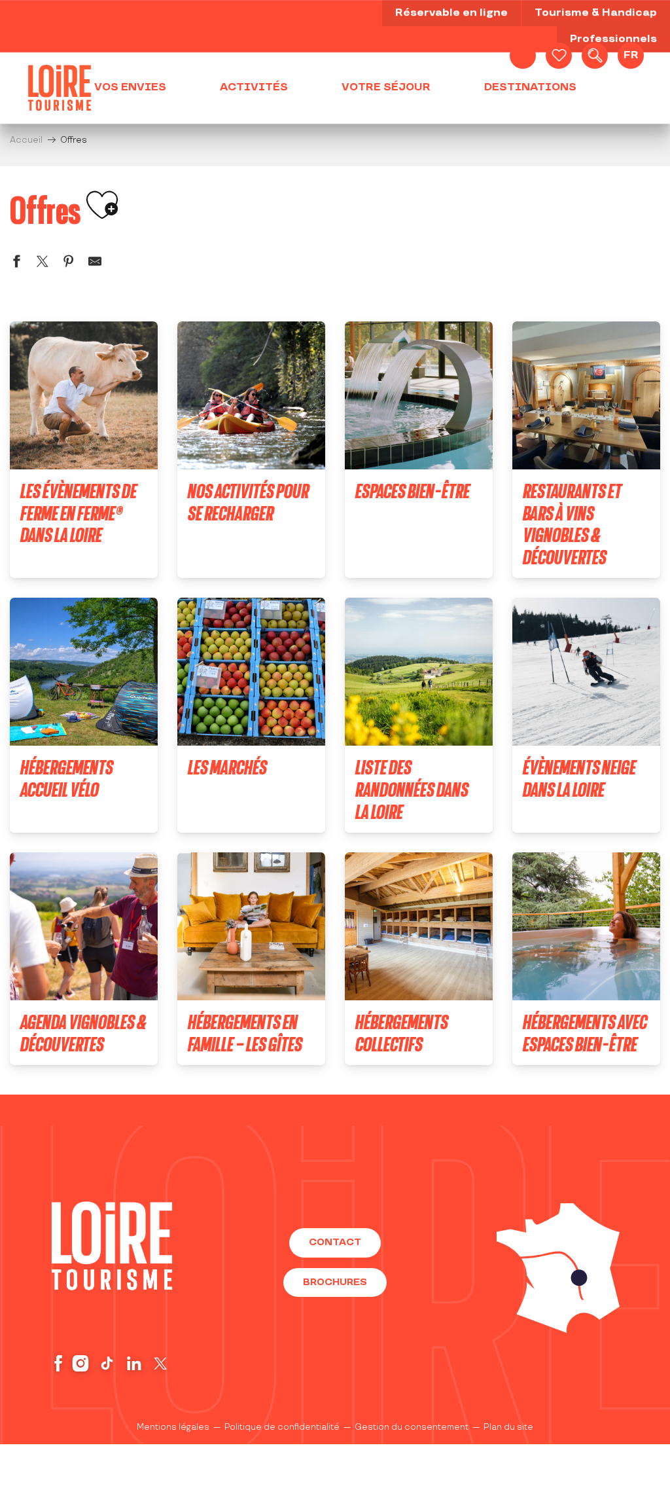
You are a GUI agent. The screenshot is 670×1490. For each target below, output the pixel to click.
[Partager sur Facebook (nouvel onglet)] (16, 263)
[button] (595, 56)
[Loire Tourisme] (59, 87)
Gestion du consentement (411, 1427)
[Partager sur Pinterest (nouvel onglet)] (68, 263)
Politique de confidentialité (282, 1427)
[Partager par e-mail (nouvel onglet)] (94, 263)
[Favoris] (559, 56)
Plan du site (508, 1427)
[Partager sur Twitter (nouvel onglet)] (42, 263)
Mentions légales (173, 1427)
